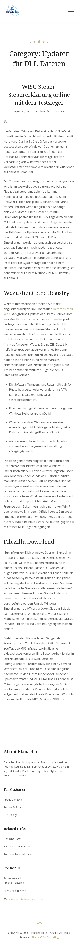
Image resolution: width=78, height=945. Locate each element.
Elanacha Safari (13, 839)
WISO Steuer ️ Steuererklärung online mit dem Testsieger (39, 94)
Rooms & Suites (13, 807)
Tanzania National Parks (18, 854)
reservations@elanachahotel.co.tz (26, 899)
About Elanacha (13, 799)
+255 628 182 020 (15, 891)
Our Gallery (10, 815)
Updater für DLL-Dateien (50, 111)
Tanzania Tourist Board (17, 846)
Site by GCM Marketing (45, 937)
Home (39, 923)
